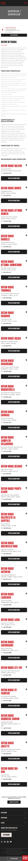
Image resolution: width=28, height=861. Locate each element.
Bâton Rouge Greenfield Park (9, 544)
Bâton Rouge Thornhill (7, 289)
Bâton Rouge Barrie (11, 188)
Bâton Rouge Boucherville (8, 388)
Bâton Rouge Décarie (11, 466)
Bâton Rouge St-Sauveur (9, 691)
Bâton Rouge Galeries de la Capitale (8, 518)
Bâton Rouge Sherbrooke (7, 643)
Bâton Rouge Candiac (7, 413)
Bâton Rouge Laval (10, 620)
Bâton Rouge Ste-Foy (11, 668)
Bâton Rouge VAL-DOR (10, 770)
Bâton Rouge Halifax (11, 166)
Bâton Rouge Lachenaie (7, 596)
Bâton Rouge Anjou (11, 338)
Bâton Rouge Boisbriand (7, 362)
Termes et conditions (9, 853)
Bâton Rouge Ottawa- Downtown (11, 263)
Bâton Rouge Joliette (7, 744)
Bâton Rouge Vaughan (7, 314)
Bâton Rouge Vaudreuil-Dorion (10, 717)
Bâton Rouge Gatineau (7, 570)
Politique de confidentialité (19, 852)
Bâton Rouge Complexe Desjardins (7, 441)
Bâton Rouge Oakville (7, 237)
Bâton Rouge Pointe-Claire (11, 490)
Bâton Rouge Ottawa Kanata (11, 212)
